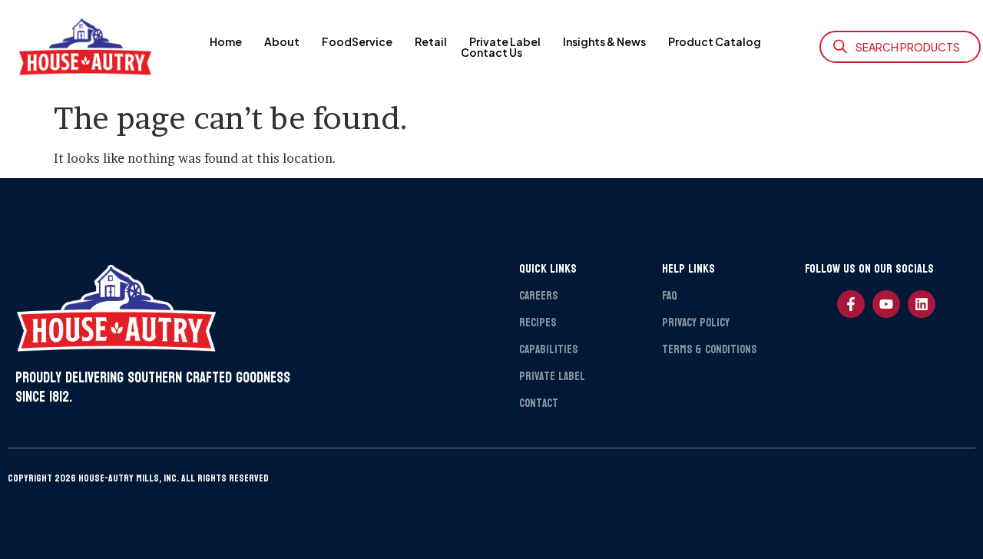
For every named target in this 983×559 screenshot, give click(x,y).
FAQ (669, 296)
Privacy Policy (696, 323)
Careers (538, 296)
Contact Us (491, 52)
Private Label (505, 41)
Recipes (537, 323)
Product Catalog (714, 41)
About (282, 41)
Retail (431, 41)
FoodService (357, 41)
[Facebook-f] (851, 304)
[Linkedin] (921, 304)
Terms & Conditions (709, 350)
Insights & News (604, 41)
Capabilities (548, 350)
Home (226, 41)
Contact (538, 403)
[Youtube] (886, 304)
